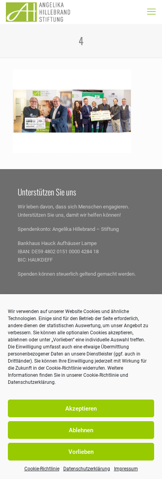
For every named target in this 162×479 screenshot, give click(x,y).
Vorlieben (81, 451)
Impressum (126, 469)
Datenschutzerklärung (86, 469)
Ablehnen (81, 430)
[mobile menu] (151, 11)
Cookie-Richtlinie (41, 469)
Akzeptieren (81, 408)
